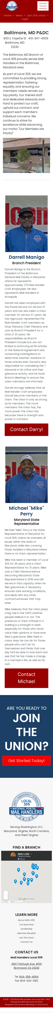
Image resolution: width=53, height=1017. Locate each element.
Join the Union (36, 15)
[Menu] (43, 6)
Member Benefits (26, 933)
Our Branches (26, 924)
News (19, 15)
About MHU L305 (26, 920)
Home (7, 15)
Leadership (27, 928)
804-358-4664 (29, 977)
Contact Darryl (26, 429)
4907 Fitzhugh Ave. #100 (26, 964)
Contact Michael (26, 677)
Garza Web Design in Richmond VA (34, 1004)
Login (25, 19)
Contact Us (26, 941)
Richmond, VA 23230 (26, 968)
